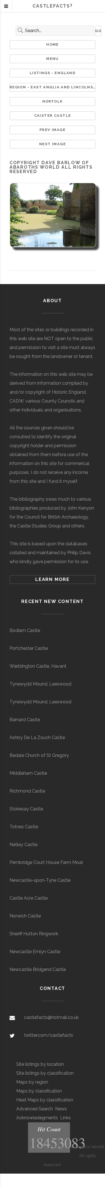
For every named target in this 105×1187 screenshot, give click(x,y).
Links (65, 1117)
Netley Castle (24, 844)
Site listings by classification (45, 1073)
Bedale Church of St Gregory (39, 755)
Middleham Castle (28, 773)
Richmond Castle (27, 791)
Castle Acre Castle (29, 898)
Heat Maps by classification (44, 1100)
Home (52, 44)
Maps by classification (39, 1091)
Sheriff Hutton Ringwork (34, 933)
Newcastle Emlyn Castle (35, 951)
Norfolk (52, 101)
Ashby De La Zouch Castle (37, 737)
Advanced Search (34, 1108)
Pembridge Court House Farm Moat (46, 862)
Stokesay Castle (26, 808)
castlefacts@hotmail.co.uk (51, 1017)
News (61, 1108)
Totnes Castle (24, 826)
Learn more (52, 579)
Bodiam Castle (25, 630)
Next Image (52, 144)
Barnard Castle (25, 719)
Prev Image (52, 130)
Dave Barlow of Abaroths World (49, 165)
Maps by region (32, 1082)
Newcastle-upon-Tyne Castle (40, 880)
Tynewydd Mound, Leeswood (40, 684)
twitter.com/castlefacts (48, 1035)
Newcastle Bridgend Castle (38, 969)
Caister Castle (52, 115)
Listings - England (52, 73)
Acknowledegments (37, 1117)
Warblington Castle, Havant (38, 666)
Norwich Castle (25, 916)
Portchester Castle (29, 648)
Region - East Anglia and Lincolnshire (53, 87)
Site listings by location (40, 1064)
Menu (52, 59)
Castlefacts (52, 6)
